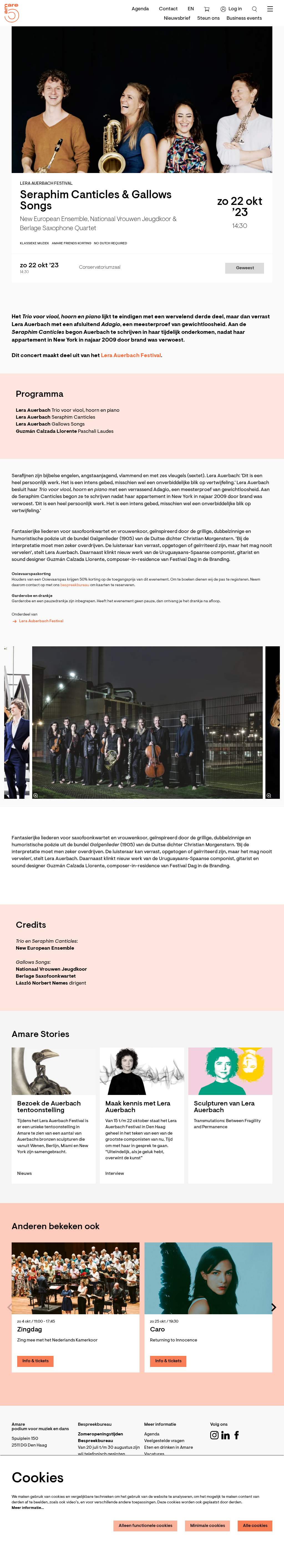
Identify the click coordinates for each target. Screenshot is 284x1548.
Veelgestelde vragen (164, 1441)
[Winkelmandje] (207, 9)
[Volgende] (274, 1307)
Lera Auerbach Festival (131, 356)
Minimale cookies (207, 1526)
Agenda (140, 9)
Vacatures (154, 1454)
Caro (157, 1329)
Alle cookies (255, 1526)
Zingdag (29, 1329)
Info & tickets (35, 1361)
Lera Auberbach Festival (41, 621)
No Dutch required (110, 243)
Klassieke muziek (34, 243)
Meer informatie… (28, 1508)
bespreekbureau (75, 585)
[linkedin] (225, 1435)
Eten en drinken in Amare (168, 1447)
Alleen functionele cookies (146, 1526)
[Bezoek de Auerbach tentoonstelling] (54, 1071)
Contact (168, 9)
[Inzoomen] (35, 795)
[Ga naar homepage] (9, 11)
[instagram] (214, 1435)
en (191, 9)
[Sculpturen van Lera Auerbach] (230, 1071)
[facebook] (236, 1435)
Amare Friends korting (71, 243)
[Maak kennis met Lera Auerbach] (142, 1071)
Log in (235, 9)
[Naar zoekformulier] (254, 9)
